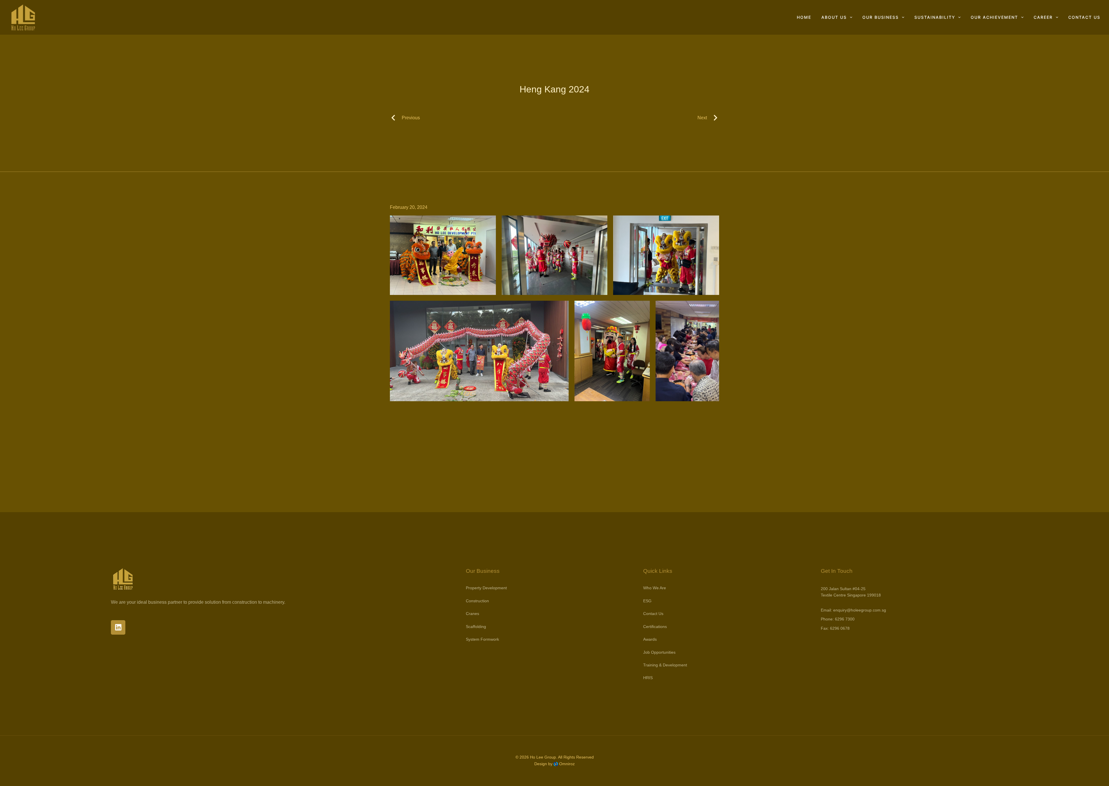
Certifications (655, 627)
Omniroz (567, 763)
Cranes (472, 614)
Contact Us (1084, 17)
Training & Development (665, 665)
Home (804, 17)
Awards (650, 639)
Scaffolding (476, 627)
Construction (477, 601)
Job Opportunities (659, 652)
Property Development (486, 588)
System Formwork (482, 639)
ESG (647, 601)
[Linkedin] (118, 627)
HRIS (648, 678)
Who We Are (654, 588)
